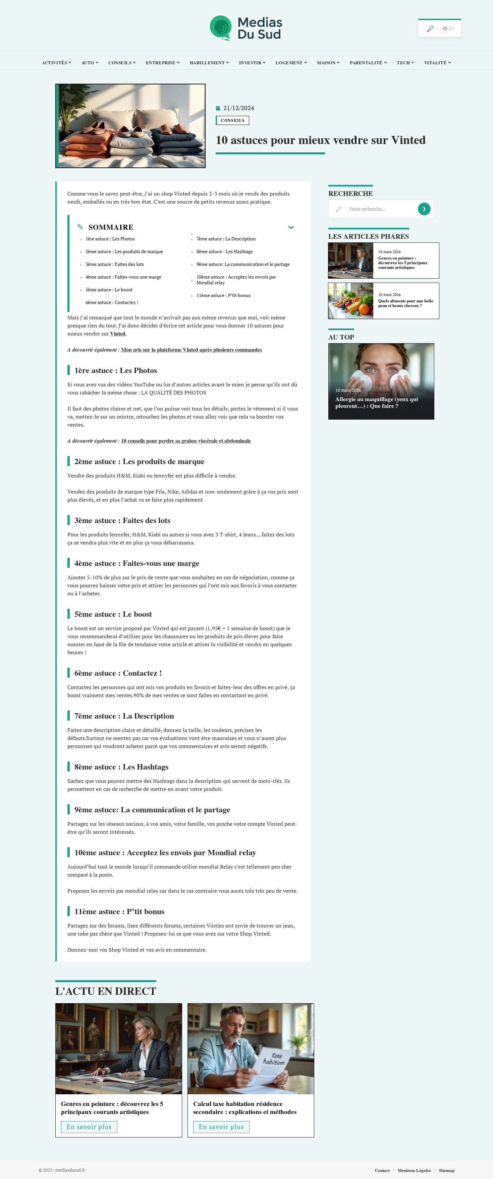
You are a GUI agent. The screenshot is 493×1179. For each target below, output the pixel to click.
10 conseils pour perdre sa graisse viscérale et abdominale (186, 440)
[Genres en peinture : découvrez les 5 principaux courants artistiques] (119, 1049)
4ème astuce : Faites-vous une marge (123, 277)
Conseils (233, 120)
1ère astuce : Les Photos (110, 238)
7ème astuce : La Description (226, 238)
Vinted (117, 333)
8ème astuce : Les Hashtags (225, 251)
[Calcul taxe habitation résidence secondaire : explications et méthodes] (251, 1049)
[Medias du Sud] (246, 28)
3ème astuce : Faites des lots (115, 264)
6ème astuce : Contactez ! (112, 302)
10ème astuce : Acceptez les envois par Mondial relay (236, 280)
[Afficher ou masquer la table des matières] (213, 227)
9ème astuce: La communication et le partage (243, 264)
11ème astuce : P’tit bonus (224, 295)
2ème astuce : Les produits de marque (124, 251)
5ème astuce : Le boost (109, 289)
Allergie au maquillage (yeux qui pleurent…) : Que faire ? (376, 402)
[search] (430, 28)
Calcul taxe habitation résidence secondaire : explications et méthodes (244, 1107)
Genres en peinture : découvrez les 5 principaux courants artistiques (112, 1107)
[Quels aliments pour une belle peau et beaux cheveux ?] (350, 301)
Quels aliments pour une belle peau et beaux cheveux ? (405, 303)
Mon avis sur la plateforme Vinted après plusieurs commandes (191, 349)
